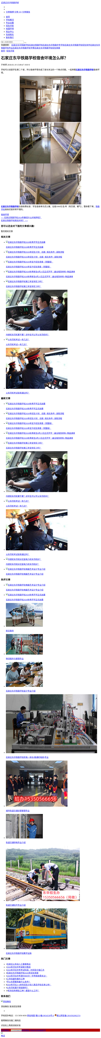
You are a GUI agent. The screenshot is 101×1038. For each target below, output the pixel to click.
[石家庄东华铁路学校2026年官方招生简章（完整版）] (29, 262)
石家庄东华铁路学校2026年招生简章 (22, 973)
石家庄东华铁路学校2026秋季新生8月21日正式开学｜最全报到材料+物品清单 (39, 277)
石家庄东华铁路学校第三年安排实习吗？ (23, 286)
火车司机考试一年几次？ (17, 345)
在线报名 (10, 35)
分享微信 (26, 12)
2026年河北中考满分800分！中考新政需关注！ (27, 976)
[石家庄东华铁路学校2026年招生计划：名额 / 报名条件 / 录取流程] (35, 252)
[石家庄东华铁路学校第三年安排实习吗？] (24, 282)
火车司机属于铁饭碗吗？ (18, 988)
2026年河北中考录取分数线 (19, 967)
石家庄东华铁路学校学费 (23, 48)
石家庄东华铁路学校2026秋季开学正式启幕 (24, 247)
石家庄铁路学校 (36, 45)
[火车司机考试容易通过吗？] (36, 388)
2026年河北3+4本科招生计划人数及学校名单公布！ (29, 985)
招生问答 (10, 26)
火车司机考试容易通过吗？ (18, 393)
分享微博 (10, 12)
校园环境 (10, 29)
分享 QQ (18, 12)
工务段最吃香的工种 (16, 979)
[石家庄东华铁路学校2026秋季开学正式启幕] (25, 242)
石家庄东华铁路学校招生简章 (47, 48)
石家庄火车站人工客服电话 (19, 964)
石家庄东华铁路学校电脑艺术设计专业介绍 (24, 574)
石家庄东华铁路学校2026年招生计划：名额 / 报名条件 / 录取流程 (34, 257)
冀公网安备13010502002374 (68, 1016)
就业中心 (10, 32)
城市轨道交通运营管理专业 (18, 811)
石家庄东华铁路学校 (20, 45)
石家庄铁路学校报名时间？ (14, 220)
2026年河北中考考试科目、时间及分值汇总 (25, 970)
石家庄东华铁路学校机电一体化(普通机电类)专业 (27, 757)
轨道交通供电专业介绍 (16, 843)
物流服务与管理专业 (15, 659)
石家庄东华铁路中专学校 (54, 45)
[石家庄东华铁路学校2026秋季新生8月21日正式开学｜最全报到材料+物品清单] (40, 272)
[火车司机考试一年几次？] (18, 340)
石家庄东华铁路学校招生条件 (77, 45)
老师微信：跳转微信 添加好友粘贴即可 (23, 1030)
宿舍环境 (5, 215)
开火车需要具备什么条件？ (19, 982)
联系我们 (10, 37)
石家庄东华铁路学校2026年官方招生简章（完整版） (28, 267)
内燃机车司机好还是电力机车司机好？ (22, 564)
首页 (8, 17)
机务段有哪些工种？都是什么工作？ (23, 991)
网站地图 (31, 1016)
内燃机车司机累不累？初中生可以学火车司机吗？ (27, 335)
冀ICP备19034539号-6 (44, 1016)
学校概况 (10, 20)
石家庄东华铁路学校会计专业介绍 (20, 691)
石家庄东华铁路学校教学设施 (19, 953)
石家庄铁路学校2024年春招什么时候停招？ (21, 218)
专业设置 (10, 23)
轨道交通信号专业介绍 (16, 905)
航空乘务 (10, 631)
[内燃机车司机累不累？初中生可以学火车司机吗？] (36, 330)
